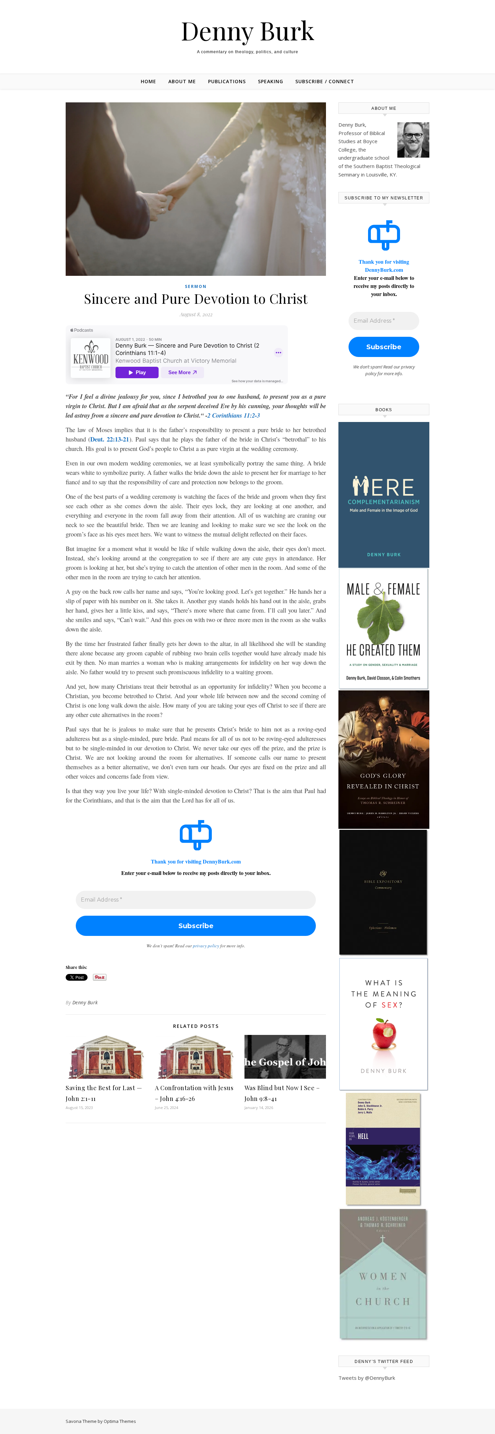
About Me (182, 81)
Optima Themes (120, 1421)
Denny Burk (248, 30)
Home (148, 81)
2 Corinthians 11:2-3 (233, 415)
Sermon (196, 286)
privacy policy (206, 946)
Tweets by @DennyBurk (366, 1377)
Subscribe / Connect (324, 81)
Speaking (270, 81)
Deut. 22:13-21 (109, 439)
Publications (227, 81)
